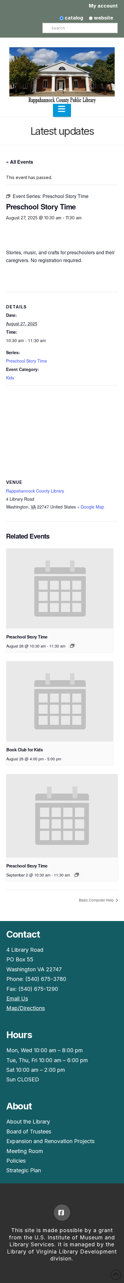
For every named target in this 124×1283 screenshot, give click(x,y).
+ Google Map (90, 507)
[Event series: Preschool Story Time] (72, 646)
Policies (16, 1161)
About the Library (28, 1121)
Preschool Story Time (26, 361)
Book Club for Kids (24, 750)
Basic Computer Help (97, 899)
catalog (73, 18)
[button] (62, 109)
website (103, 18)
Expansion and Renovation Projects (50, 1141)
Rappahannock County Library (35, 491)
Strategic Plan (23, 1170)
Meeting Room (24, 1151)
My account (103, 6)
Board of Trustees (28, 1131)
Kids (10, 378)
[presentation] (59, 589)
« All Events (19, 161)
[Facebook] (62, 1212)
